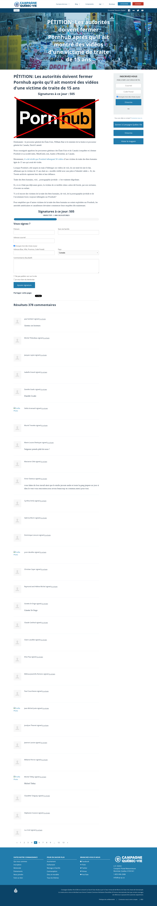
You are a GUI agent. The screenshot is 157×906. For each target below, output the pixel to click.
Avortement (51, 861)
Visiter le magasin (128, 141)
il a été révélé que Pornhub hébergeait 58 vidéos (43, 159)
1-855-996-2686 (120, 874)
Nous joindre (18, 874)
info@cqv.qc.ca (119, 877)
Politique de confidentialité (107, 899)
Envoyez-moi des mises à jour (26, 246)
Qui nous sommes (20, 861)
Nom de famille (63, 229)
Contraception (52, 871)
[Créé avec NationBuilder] (16, 890)
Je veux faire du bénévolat (24, 279)
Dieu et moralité (53, 874)
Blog (76, 4)
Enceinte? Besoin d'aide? (117, 10)
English (16, 10)
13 (63, 842)
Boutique (112, 4)
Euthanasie (51, 865)
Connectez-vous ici (136, 118)
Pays (59, 249)
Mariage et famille (53, 868)
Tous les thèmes (53, 878)
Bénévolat (17, 868)
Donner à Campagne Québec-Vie (128, 124)
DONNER (138, 4)
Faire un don (18, 878)
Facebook (85, 861)
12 (59, 842)
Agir (100, 4)
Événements (18, 871)
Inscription (17, 865)
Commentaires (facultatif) (23, 258)
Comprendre (89, 4)
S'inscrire (128, 133)
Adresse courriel (20, 237)
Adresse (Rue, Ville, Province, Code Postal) (29, 249)
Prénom (16, 229)
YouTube (85, 874)
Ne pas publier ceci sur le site (26, 276)
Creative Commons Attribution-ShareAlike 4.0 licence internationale (107, 892)
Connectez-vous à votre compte (128, 899)
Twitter (84, 868)
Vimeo (84, 871)
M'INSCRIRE (124, 4)
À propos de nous (61, 4)
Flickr (84, 865)
